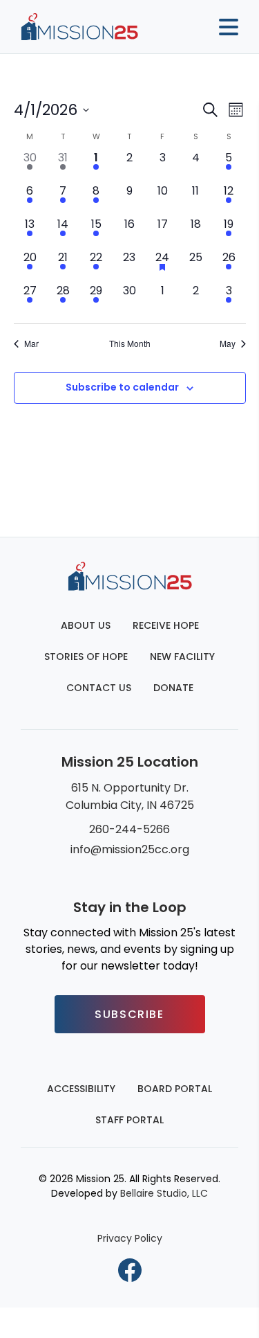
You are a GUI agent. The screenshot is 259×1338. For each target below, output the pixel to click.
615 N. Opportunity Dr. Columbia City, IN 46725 (130, 796)
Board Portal (174, 1089)
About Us (86, 625)
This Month (130, 343)
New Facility (182, 656)
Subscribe (129, 1014)
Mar (31, 343)
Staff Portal (129, 1120)
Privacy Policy (129, 1238)
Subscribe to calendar (122, 387)
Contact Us (98, 688)
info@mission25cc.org (129, 849)
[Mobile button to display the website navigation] (223, 27)
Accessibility (81, 1089)
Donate (173, 688)
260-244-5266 (129, 829)
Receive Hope (166, 625)
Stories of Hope (86, 656)
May (228, 343)
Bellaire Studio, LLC (164, 1193)
